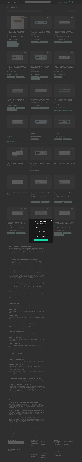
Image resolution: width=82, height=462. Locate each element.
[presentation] (41, 227)
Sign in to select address (41, 236)
